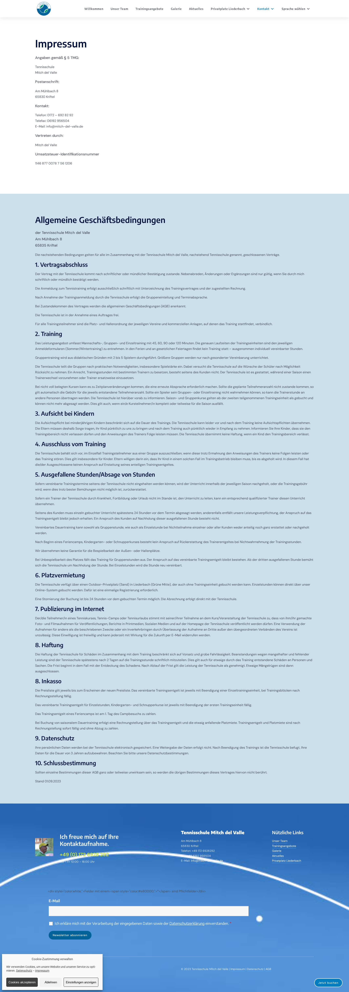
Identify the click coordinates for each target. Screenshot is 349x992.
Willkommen (93, 8)
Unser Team (119, 8)
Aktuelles (196, 8)
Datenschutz (24, 970)
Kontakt (263, 8)
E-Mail (54, 900)
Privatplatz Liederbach (228, 8)
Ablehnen (51, 982)
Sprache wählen (293, 8)
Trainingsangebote (150, 8)
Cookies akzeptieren (22, 982)
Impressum (42, 970)
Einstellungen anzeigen (81, 982)
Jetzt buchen (328, 983)
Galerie (176, 8)
